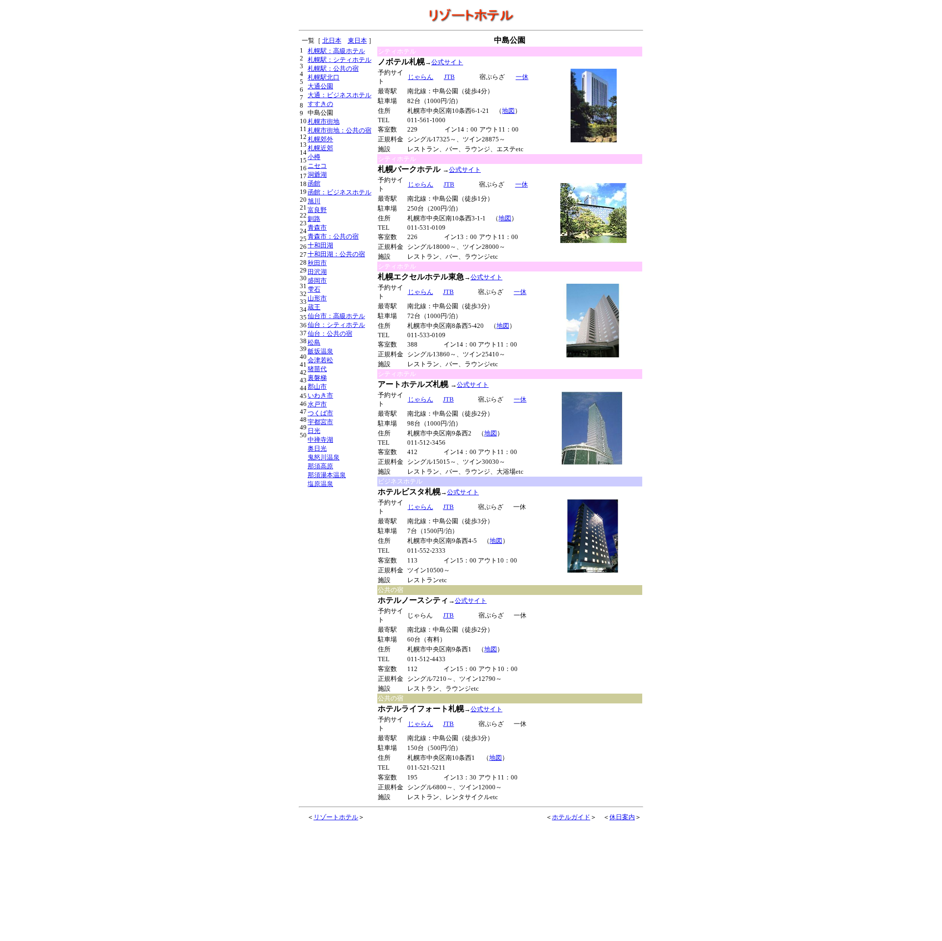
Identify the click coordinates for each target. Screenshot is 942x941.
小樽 (314, 157)
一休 (522, 77)
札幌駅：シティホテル (339, 59)
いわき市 (320, 395)
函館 (314, 183)
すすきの (320, 104)
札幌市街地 (324, 121)
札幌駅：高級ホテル (336, 50)
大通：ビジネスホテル (339, 95)
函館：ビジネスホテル (339, 192)
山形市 (317, 298)
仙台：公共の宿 (330, 333)
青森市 (317, 227)
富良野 (317, 210)
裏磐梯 (317, 377)
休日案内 (622, 817)
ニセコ (317, 165)
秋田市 (317, 263)
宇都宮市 (320, 422)
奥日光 (317, 448)
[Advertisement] (593, 644)
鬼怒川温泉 (324, 457)
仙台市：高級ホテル (336, 316)
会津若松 (320, 360)
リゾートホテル (336, 817)
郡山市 (317, 386)
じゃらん (420, 77)
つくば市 (320, 413)
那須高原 (320, 466)
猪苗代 (317, 369)
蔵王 (314, 307)
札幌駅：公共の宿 (333, 68)
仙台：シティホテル (336, 324)
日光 (314, 430)
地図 (508, 110)
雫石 (314, 289)
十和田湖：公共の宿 (336, 254)
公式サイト (447, 62)
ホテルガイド (571, 817)
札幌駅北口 (324, 77)
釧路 (314, 218)
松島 (314, 342)
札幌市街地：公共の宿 (339, 130)
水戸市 (317, 404)
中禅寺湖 (320, 439)
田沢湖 (317, 271)
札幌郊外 (320, 139)
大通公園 (320, 86)
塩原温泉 (320, 483)
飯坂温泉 (320, 351)
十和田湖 (320, 245)
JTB (448, 292)
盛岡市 (317, 280)
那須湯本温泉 (327, 475)
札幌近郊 (320, 148)
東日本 (357, 40)
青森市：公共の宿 (333, 236)
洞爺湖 (317, 174)
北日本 (331, 40)
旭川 (314, 201)
